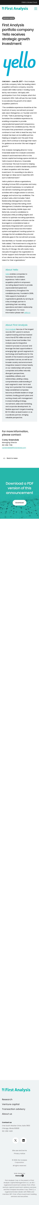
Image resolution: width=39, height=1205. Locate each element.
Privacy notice (19, 1153)
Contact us (7, 1122)
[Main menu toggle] (35, 8)
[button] (10, 458)
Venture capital (11, 1104)
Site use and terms (19, 1150)
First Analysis (11, 329)
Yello (7, 274)
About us (7, 1113)
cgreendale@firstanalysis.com (14, 448)
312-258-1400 (7, 1131)
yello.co (27, 312)
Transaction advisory (13, 1109)
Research (7, 1099)
